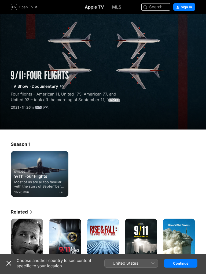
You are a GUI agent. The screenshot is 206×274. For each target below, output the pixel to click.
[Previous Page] (5, 242)
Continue (181, 263)
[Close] (8, 263)
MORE (114, 100)
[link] (22, 212)
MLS (116, 7)
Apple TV (94, 7)
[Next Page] (200, 242)
